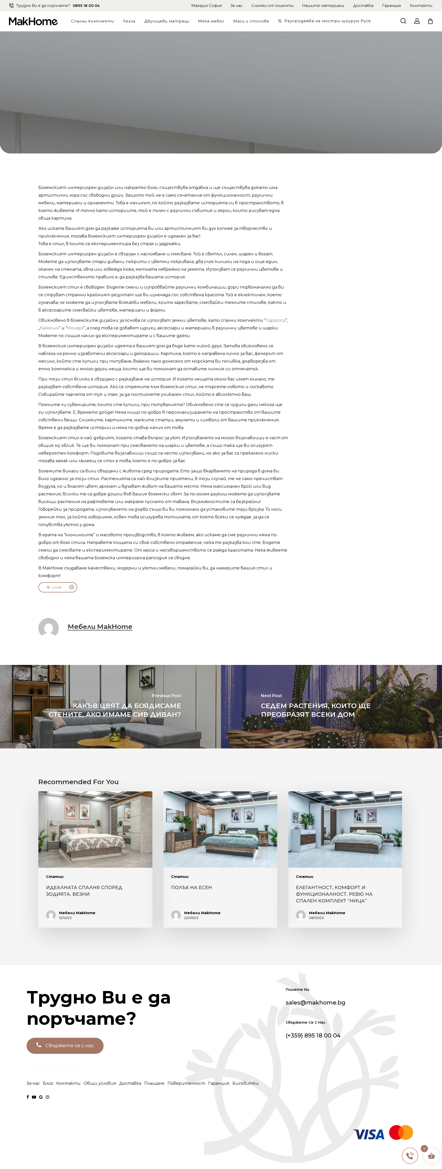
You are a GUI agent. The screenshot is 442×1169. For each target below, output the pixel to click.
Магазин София (206, 5)
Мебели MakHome (100, 627)
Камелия (49, 328)
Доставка (363, 5)
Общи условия (100, 1083)
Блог (48, 1083)
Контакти (421, 5)
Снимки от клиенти (272, 5)
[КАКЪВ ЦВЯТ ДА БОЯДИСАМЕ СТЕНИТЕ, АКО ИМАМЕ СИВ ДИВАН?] (110, 706)
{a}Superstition (187, 1151)
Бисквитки (246, 1083)
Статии (54, 876)
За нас (236, 5)
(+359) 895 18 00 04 (313, 1035)
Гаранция (391, 5)
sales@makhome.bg (315, 1002)
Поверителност (186, 1083)
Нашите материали (323, 5)
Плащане (154, 1083)
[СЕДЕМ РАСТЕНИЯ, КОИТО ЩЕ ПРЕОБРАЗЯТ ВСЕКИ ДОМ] (331, 706)
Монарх (75, 328)
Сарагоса (275, 320)
